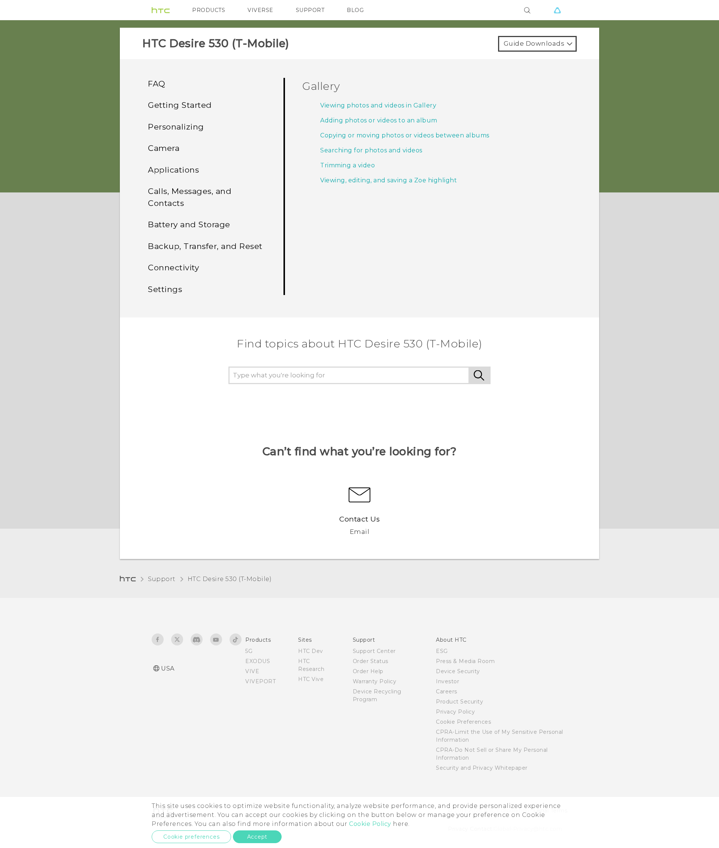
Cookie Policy (370, 823)
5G (248, 651)
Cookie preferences (191, 836)
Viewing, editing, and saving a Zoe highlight (388, 180)
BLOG (355, 10)
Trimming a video (347, 165)
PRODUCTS (208, 10)
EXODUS (257, 661)
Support (162, 579)
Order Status (370, 661)
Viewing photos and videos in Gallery (378, 105)
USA (168, 668)
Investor (447, 681)
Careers (446, 691)
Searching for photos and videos (371, 150)
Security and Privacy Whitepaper (482, 768)
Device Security (458, 671)
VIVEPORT (260, 681)
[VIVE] (557, 10)
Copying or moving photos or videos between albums (404, 135)
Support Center (374, 651)
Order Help (368, 671)
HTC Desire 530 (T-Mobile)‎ (230, 579)
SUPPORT (310, 10)
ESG (442, 651)
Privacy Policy (455, 711)
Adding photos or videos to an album (378, 120)
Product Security (459, 701)
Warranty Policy (375, 681)
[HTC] (161, 10)
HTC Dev (310, 651)
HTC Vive (311, 679)
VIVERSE (260, 10)
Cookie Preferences (463, 721)
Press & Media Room (465, 661)
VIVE (252, 671)
